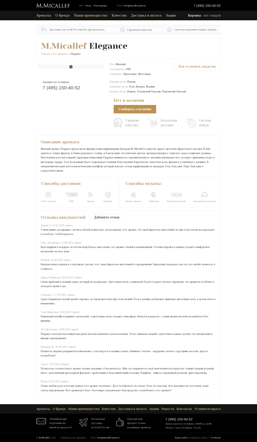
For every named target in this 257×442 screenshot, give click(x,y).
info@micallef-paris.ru (135, 5)
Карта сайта (181, 437)
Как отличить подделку (197, 66)
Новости (167, 409)
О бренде (62, 15)
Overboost (216, 437)
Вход (88, 5)
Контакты (184, 409)
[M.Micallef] (53, 5)
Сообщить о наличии (135, 109)
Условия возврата (207, 409)
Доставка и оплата (146, 15)
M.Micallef (64, 46)
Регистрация (100, 5)
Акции (171, 15)
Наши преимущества (90, 15)
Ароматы (43, 15)
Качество (119, 15)
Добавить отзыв (106, 217)
